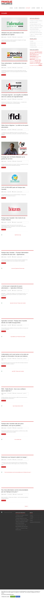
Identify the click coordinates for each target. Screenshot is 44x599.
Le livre (31, 518)
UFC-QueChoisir (36, 65)
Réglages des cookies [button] (5, 596)
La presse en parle (19, 67)
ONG (34, 62)
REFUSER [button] (18, 596)
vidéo (40, 65)
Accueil (31, 515)
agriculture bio (32, 52)
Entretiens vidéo (19, 161)
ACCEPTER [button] (13, 596)
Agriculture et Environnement (35, 522)
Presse (31, 520)
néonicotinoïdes (32, 62)
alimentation (32, 53)
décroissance (40, 53)
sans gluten (32, 65)
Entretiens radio (19, 393)
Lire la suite (4, 43)
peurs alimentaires (39, 63)
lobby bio (40, 59)
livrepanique (4, 67)
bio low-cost (36, 53)
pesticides (34, 63)
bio (34, 53)
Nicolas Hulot (38, 60)
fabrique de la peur (38, 56)
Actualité (15, 67)
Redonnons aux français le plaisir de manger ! (14, 457)
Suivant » (26, 506)
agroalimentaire (38, 52)
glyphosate (32, 59)
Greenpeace (36, 59)
